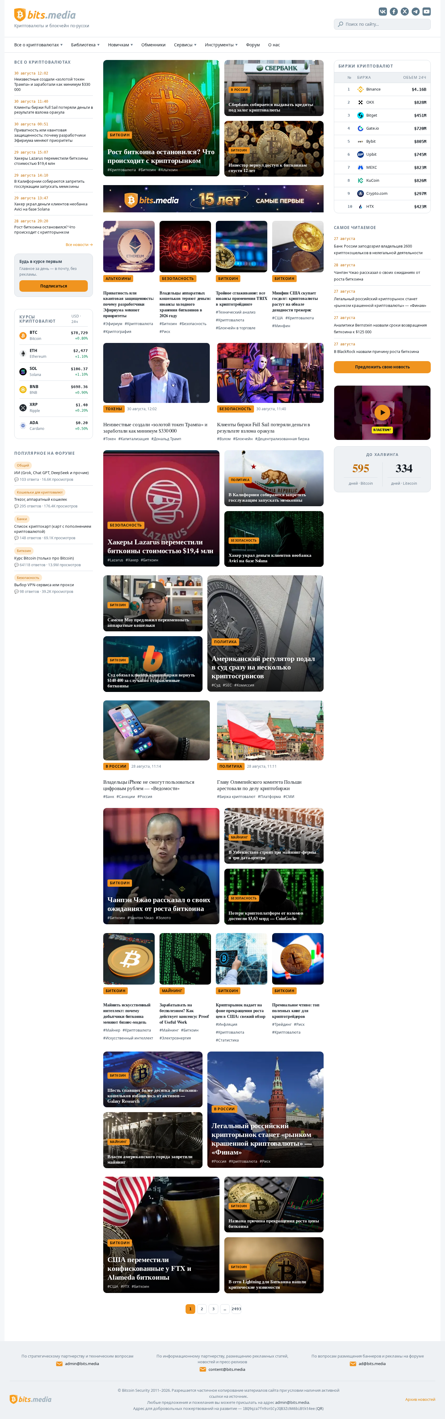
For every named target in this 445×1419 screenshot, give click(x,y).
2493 (236, 1309)
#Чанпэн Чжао (140, 917)
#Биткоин (147, 169)
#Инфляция (226, 1024)
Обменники (153, 45)
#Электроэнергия (175, 1038)
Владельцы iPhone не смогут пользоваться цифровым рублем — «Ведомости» (148, 785)
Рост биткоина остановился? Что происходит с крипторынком (44, 230)
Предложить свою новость (382, 367)
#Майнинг (169, 1030)
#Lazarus (115, 560)
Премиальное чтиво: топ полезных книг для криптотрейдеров (295, 1010)
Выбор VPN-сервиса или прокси (44, 585)
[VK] (383, 11)
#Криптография (117, 331)
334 (404, 468)
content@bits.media (227, 1369)
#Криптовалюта (121, 169)
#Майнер (111, 1030)
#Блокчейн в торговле (235, 328)
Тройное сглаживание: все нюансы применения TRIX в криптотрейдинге (241, 298)
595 (360, 468)
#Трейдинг (282, 1024)
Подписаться (53, 286)
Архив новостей (420, 1399)
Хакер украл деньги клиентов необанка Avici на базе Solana (50, 207)
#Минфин (281, 325)
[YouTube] (426, 11)
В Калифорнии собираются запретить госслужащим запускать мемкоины (49, 184)
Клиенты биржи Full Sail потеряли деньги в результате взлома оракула (53, 110)
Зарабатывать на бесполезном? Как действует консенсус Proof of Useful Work (184, 1013)
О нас (274, 45)
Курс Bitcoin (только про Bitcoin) (44, 558)
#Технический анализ (235, 312)
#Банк (108, 796)
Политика (240, 480)
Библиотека (85, 45)
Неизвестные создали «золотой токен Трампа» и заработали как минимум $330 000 (52, 84)
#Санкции (126, 796)
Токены (114, 408)
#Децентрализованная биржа (282, 438)
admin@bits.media (82, 1363)
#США (277, 318)
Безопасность (178, 278)
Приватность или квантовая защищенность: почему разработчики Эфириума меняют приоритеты (50, 135)
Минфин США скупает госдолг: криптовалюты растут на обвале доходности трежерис (295, 301)
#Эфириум (112, 323)
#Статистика (227, 1040)
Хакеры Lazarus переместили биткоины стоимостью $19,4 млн (51, 161)
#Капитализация (133, 438)
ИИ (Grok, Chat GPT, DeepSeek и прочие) (51, 472)
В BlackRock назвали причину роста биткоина (376, 351)
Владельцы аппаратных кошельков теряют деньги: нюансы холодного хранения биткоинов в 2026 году (185, 304)
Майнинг (239, 837)
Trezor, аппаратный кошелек (40, 499)
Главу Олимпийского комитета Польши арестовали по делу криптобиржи (259, 785)
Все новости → (79, 244)
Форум (253, 45)
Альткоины (118, 278)
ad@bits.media (372, 1363)
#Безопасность (193, 323)
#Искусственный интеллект (128, 1038)
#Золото (163, 917)
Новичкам (120, 45)
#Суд (216, 685)
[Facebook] (394, 11)
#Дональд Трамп (166, 438)
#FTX (125, 1286)
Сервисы (185, 45)
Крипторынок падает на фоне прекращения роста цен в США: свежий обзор (240, 1010)
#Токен (109, 438)
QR (319, 1408)
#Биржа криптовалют (236, 796)
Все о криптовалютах (38, 45)
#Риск (165, 331)
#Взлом (224, 438)
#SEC (227, 685)
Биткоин (120, 135)
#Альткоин (168, 169)
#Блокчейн (243, 438)
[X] (404, 11)
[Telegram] (415, 11)
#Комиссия (244, 685)
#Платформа (269, 796)
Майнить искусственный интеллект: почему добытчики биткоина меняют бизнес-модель (126, 1013)
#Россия (144, 796)
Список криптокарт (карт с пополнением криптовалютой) (52, 529)
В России (239, 90)
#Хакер (132, 560)
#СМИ (288, 796)
